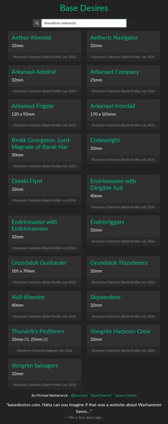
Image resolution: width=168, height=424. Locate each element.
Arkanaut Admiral (34, 72)
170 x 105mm (103, 114)
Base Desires (84, 8)
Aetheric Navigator (114, 38)
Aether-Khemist (31, 38)
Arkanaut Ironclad (112, 106)
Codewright (105, 140)
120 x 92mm (23, 114)
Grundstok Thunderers (118, 263)
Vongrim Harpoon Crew (120, 331)
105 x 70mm (23, 271)
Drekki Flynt (27, 181)
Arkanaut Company (114, 72)
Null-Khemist (28, 297)
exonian (81, 395)
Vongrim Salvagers (35, 366)
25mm (96, 80)
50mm (17, 155)
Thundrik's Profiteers (38, 331)
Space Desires (126, 395)
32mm (17, 46)
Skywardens (105, 297)
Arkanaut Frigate (33, 106)
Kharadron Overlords (27, 57)
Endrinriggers (107, 222)
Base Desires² (101, 395)
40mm (96, 196)
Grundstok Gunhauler (39, 263)
